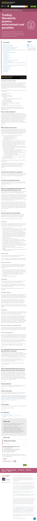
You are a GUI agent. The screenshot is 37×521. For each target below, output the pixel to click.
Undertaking (5, 56)
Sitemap (9, 471)
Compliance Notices (6, 58)
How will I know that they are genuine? (10, 47)
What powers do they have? (8, 46)
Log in (32, 6)
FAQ (3, 469)
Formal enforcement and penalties (9, 52)
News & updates (32, 495)
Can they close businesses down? (9, 48)
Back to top (4, 125)
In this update (5, 70)
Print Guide (31, 44)
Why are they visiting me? (8, 44)
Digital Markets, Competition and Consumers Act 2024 (11, 415)
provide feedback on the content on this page (12, 449)
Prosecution (5, 53)
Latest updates (33, 494)
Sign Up (35, 6)
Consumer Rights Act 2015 (7, 414)
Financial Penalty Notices (7, 61)
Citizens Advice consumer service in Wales (23, 507)
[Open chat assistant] (34, 518)
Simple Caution (6, 54)
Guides (11, 9)
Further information (6, 69)
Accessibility (28, 469)
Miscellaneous (16, 9)
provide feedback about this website (10, 450)
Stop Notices (5, 59)
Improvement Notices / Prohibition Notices (10, 60)
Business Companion (6, 9)
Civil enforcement (20, 393)
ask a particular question (8, 447)
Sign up (28, 47)
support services (15, 499)
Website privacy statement (10, 469)
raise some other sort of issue (9, 451)
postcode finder (18, 455)
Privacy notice (21, 469)
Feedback (4, 471)
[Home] (8, 2)
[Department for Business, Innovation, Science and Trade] (6, 482)
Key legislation (5, 71)
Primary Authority (6, 67)
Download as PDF (32, 46)
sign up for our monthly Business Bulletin (25, 492)
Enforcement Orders (7, 55)
